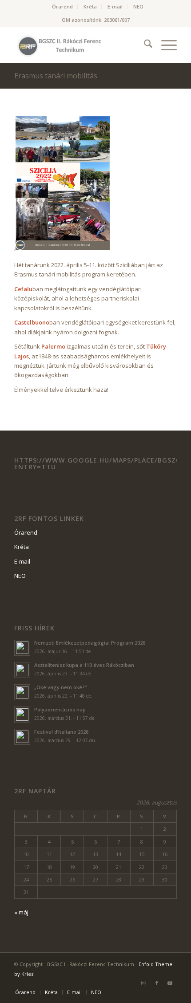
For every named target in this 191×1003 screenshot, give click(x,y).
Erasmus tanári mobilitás (55, 76)
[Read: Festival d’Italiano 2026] (22, 737)
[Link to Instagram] (143, 983)
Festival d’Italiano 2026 (61, 731)
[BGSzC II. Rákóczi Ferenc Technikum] (79, 45)
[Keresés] (143, 45)
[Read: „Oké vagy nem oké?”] (22, 692)
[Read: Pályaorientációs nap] (22, 715)
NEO (138, 6)
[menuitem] (63, 6)
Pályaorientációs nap (60, 709)
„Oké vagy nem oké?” (60, 687)
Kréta (90, 6)
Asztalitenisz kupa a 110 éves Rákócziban (84, 665)
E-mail (115, 6)
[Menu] (164, 45)
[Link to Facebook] (156, 983)
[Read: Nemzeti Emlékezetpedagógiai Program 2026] (22, 648)
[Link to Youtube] (170, 983)
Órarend (62, 6)
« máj (21, 912)
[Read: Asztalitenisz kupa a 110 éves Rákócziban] (22, 670)
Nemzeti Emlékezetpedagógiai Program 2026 (89, 642)
